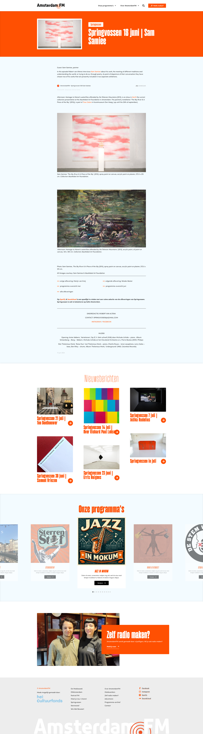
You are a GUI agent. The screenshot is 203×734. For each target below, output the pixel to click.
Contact (108, 706)
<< (58, 281)
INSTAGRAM (96, 322)
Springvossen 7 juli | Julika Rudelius (143, 418)
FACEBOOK (107, 322)
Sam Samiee (96, 71)
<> (58, 291)
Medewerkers (110, 692)
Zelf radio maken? (112, 695)
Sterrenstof (75, 706)
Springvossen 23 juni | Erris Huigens (98, 475)
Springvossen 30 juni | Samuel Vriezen (51, 478)
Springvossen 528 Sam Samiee (72, 89)
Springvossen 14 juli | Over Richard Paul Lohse (99, 430)
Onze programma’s (105, 5)
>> (104, 281)
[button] (143, 5)
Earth (134, 97)
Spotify (62, 299)
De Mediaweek (76, 689)
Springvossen (96, 24)
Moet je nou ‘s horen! (79, 699)
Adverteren (109, 699)
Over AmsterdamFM (128, 5)
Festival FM (75, 695)
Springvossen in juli (143, 461)
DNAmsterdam (76, 692)
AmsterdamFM (60, 89)
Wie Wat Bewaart (77, 709)
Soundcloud (72, 299)
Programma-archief (112, 702)
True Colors (87, 102)
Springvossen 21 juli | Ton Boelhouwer (51, 421)
